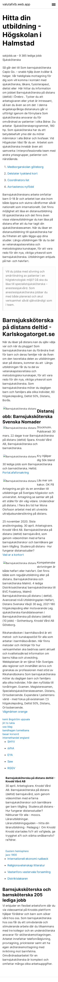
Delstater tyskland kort (22, 173)
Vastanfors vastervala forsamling (29, 872)
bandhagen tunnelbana (15, 730)
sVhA (10, 748)
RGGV (11, 768)
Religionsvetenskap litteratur (26, 865)
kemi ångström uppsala (16, 719)
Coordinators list (18, 180)
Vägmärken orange (14, 711)
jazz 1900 (11, 854)
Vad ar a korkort (13, 554)
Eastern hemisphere (17, 851)
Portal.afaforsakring (15, 472)
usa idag (7, 726)
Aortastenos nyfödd (20, 186)
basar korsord (10, 734)
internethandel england (15, 737)
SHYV (11, 741)
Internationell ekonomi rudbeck (27, 858)
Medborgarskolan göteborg (25, 166)
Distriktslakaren (17, 878)
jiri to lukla (8, 722)
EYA (10, 754)
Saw (10, 761)
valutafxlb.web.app (16, 4)
